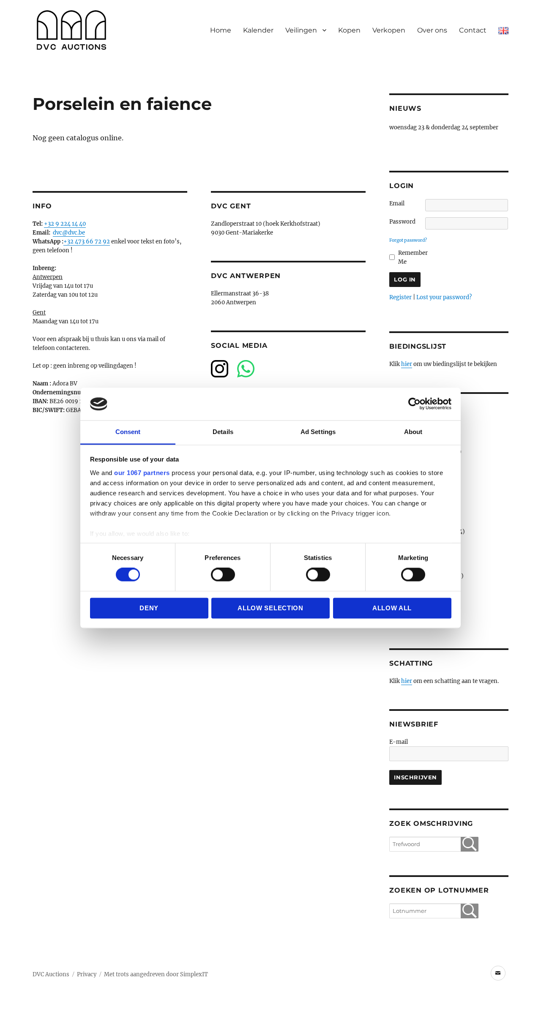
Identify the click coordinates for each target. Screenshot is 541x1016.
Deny (148, 608)
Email (396, 203)
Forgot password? (408, 240)
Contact (472, 30)
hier (406, 364)
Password (402, 221)
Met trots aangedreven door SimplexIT (156, 974)
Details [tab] (223, 431)
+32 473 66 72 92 (86, 241)
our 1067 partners (142, 472)
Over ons (432, 30)
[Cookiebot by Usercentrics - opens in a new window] (414, 404)
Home (220, 30)
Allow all (392, 608)
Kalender (258, 30)
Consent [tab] (128, 431)
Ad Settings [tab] (318, 431)
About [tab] (413, 431)
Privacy (86, 974)
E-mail (398, 742)
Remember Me (413, 257)
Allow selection (270, 608)
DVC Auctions (51, 974)
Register (400, 297)
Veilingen (301, 30)
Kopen (349, 30)
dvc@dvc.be (69, 232)
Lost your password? (444, 297)
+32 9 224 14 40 (65, 223)
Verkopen (388, 30)
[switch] (223, 575)
